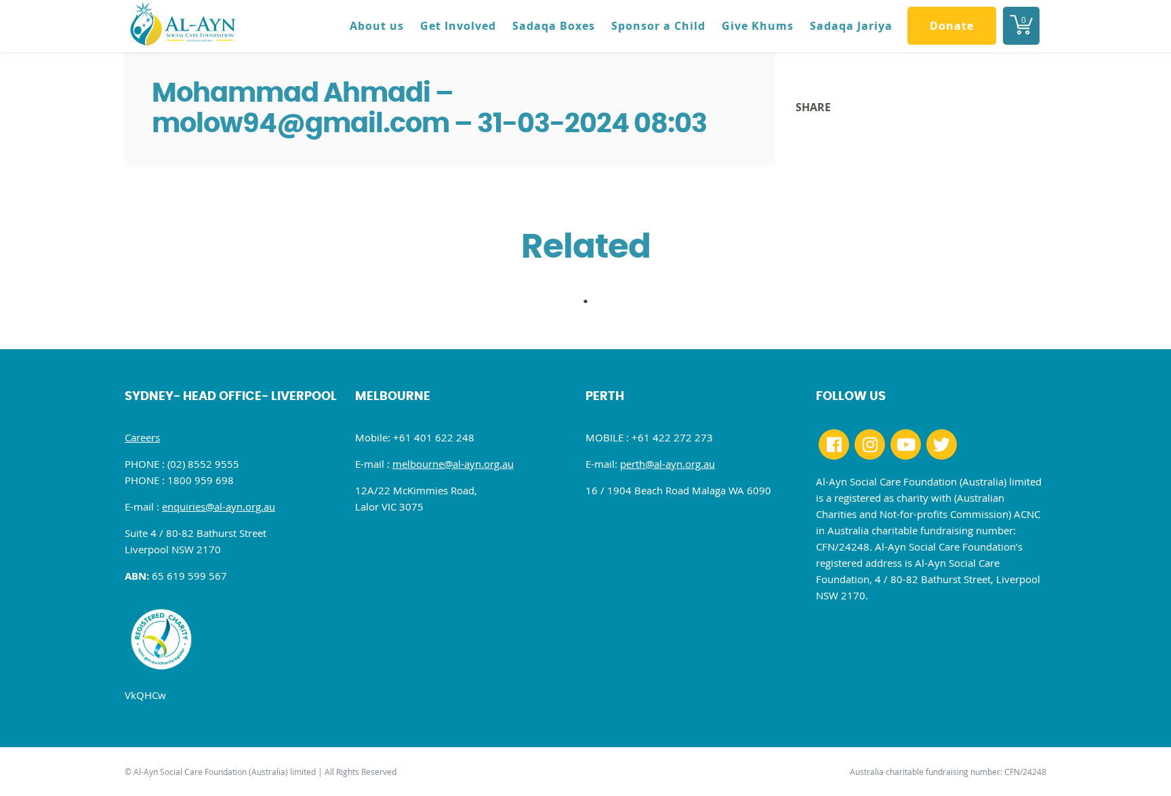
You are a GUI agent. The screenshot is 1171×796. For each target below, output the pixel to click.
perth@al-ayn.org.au (667, 464)
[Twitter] (941, 444)
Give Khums (758, 25)
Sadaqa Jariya (851, 25)
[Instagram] (870, 444)
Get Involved (458, 25)
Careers (142, 437)
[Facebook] (834, 444)
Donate (952, 25)
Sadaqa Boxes (553, 25)
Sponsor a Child (658, 25)
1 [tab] (592, 305)
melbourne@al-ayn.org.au (453, 464)
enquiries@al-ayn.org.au (218, 506)
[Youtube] (905, 444)
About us (377, 25)
